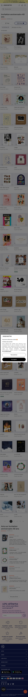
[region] (14, 348)
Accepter (14, 359)
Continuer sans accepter (7, 341)
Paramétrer (14, 355)
